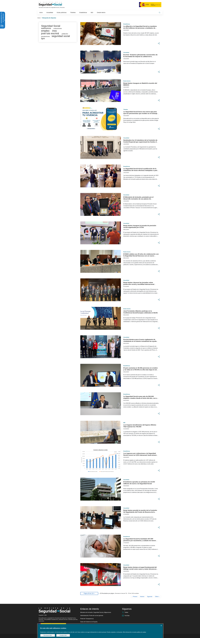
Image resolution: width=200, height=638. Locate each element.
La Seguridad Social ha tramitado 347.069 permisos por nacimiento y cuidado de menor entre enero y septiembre (139, 540)
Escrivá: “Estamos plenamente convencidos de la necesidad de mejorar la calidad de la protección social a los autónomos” (140, 56)
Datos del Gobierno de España (88, 621)
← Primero (134, 596)
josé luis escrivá (50, 33)
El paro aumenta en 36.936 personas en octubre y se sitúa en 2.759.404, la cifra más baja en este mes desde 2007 (140, 369)
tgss (43, 38)
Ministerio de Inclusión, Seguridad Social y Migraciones (95, 612)
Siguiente (149, 596)
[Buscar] (159, 12)
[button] (159, 43)
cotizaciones (57, 28)
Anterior (142, 596)
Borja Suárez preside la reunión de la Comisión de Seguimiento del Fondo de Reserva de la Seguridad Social (140, 512)
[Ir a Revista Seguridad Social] (53, 4)
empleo (45, 30)
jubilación (65, 34)
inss (54, 30)
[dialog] (100, 631)
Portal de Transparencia (87, 618)
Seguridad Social (50, 25)
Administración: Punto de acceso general (91, 615)
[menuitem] (41, 12)
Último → (157, 596)
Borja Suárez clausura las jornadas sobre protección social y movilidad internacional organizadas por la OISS (138, 284)
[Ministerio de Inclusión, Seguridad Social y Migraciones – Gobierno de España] (150, 4)
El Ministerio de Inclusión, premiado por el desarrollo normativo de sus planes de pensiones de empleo (138, 199)
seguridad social (61, 36)
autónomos (46, 28)
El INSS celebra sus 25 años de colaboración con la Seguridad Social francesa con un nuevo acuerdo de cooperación (141, 255)
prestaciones (45, 36)
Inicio (39, 18)
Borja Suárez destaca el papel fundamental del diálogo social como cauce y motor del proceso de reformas (140, 569)
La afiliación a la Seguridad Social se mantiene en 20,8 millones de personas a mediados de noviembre (140, 28)
